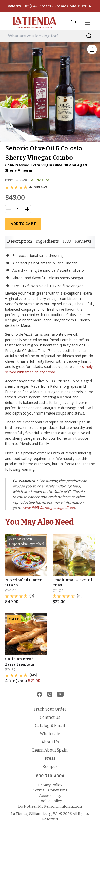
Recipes (50, 766)
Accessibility (50, 796)
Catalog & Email (50, 725)
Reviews (83, 241)
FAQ (67, 241)
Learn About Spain (50, 750)
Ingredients (47, 241)
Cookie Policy (50, 801)
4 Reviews (38, 187)
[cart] (73, 22)
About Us (50, 742)
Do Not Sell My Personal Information (50, 806)
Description (19, 241)
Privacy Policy (50, 785)
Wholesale (50, 733)
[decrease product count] (8, 209)
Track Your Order (50, 709)
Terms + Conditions (50, 790)
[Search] (89, 36)
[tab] (19, 241)
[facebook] (39, 694)
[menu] (88, 22)
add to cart (23, 224)
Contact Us (50, 717)
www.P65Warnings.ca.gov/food (48, 507)
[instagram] (50, 694)
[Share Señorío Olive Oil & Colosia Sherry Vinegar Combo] (92, 49)
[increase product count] (27, 209)
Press (50, 758)
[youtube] (60, 694)
